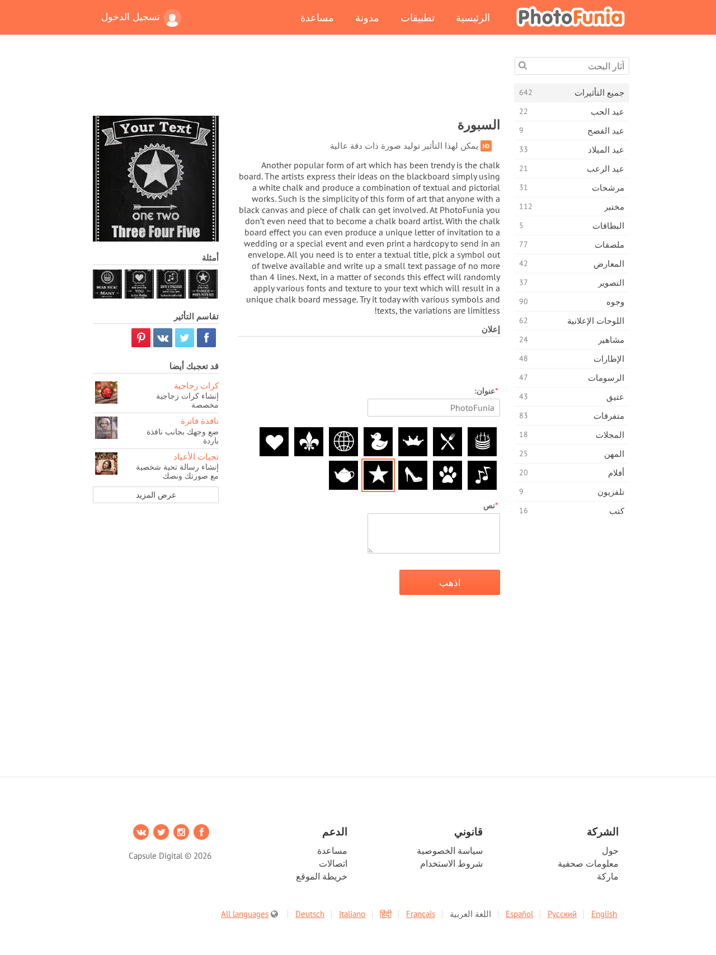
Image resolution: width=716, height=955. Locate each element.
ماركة (608, 876)
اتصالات (333, 863)
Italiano (352, 914)
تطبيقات (418, 17)
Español (519, 914)
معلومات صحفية (588, 863)
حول (610, 850)
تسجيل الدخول (130, 17)
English (604, 914)
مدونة (367, 17)
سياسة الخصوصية (450, 850)
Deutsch (309, 914)
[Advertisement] (296, 82)
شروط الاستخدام (451, 863)
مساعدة (317, 17)
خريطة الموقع (321, 876)
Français (420, 914)
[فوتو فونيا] (570, 16)
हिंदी (386, 914)
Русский (562, 914)
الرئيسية (473, 17)
